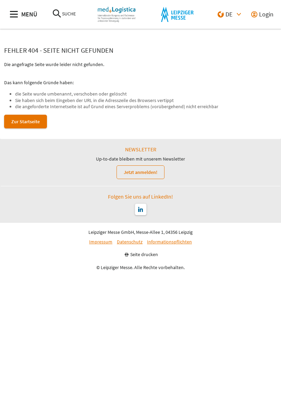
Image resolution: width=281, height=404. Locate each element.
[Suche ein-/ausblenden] (57, 14)
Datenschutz (130, 242)
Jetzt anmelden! (140, 172)
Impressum (100, 242)
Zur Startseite (25, 121)
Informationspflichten (169, 242)
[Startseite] (116, 14)
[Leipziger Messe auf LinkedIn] (141, 209)
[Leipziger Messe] (177, 14)
